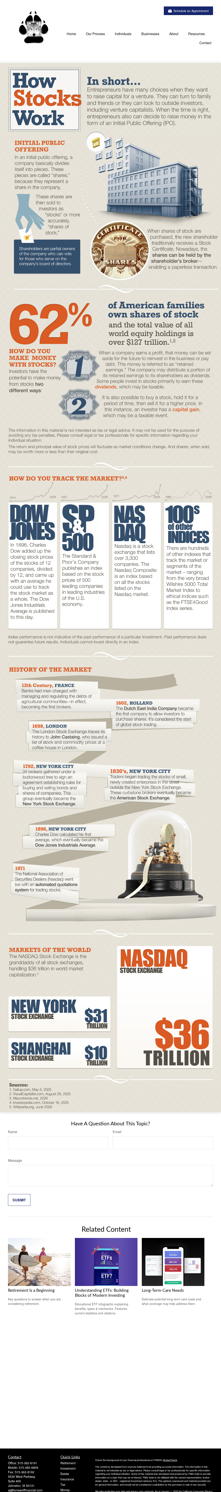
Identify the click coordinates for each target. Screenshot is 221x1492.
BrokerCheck (170, 1460)
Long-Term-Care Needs (163, 1291)
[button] (71, 33)
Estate (64, 1474)
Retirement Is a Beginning (31, 1291)
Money (65, 1490)
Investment (68, 1468)
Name (12, 1131)
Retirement (68, 1463)
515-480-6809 (28, 1467)
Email (117, 1131)
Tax (62, 1484)
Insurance (67, 1479)
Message (15, 1160)
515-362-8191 (27, 1463)
